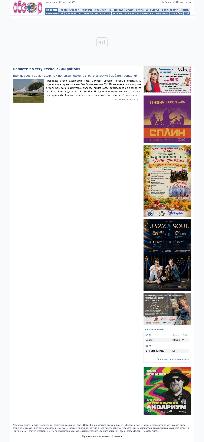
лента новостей (54, 13)
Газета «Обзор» (69, 9)
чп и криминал (145, 13)
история (117, 13)
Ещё (187, 13)
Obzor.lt (87, 425)
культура (105, 13)
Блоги (140, 9)
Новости (51, 9)
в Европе (129, 13)
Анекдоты (152, 9)
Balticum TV (178, 339)
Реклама (87, 9)
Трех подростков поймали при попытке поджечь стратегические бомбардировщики (75, 76)
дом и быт (176, 13)
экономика (162, 13)
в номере (71, 13)
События (100, 9)
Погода (118, 9)
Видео (130, 9)
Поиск (185, 9)
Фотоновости (169, 9)
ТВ (110, 9)
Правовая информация (96, 436)
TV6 (173, 350)
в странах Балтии (88, 13)
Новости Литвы (151, 430)
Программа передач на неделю (173, 359)
